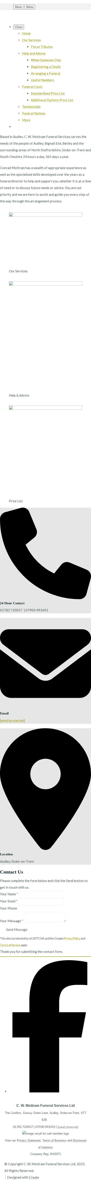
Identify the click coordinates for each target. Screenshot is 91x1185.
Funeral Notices (34, 113)
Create (34, 1177)
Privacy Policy (72, 938)
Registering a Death (46, 67)
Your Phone (8, 908)
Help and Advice (34, 53)
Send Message (16, 930)
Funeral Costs (32, 87)
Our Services (31, 40)
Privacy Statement (29, 1140)
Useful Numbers (42, 80)
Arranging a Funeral (45, 73)
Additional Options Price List (52, 100)
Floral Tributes (42, 47)
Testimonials (31, 107)
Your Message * (11, 921)
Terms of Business (54, 1140)
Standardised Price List (48, 93)
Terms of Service (10, 945)
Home (26, 33)
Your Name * (9, 894)
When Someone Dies (46, 60)
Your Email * (9, 901)
